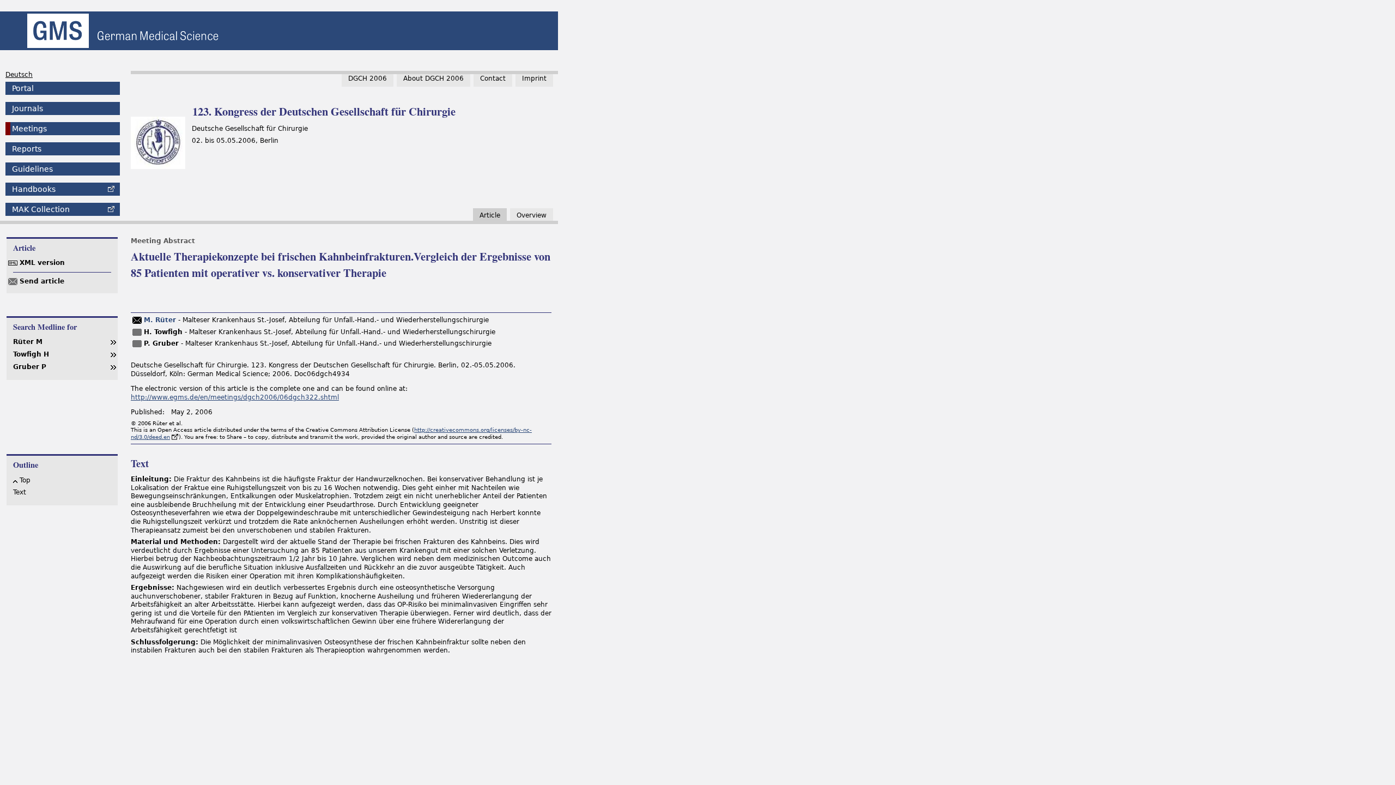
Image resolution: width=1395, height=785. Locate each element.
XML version (42, 263)
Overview (532, 215)
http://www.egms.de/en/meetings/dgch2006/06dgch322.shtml (235, 397)
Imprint (534, 78)
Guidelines (32, 169)
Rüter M (28, 342)
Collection (41, 209)
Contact (493, 78)
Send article (42, 281)
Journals (27, 108)
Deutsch (19, 74)
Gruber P (29, 367)
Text (19, 492)
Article (490, 215)
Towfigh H (31, 354)
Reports (26, 148)
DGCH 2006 (367, 78)
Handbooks (34, 189)
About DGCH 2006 (433, 78)
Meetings (29, 128)
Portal (23, 88)
